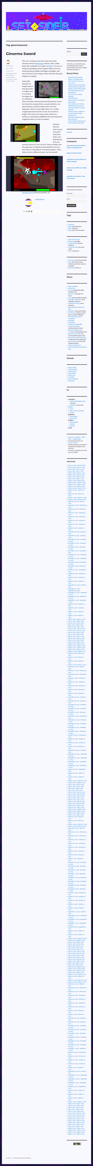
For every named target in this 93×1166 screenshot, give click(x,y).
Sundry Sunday (72, 243)
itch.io (71, 409)
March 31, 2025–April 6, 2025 (76, 651)
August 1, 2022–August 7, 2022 (77, 1101)
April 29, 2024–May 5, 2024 (76, 807)
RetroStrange (73, 416)
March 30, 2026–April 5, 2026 (77, 488)
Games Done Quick (73, 326)
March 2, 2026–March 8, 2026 (77, 499)
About (83, 437)
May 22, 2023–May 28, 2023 (76, 959)
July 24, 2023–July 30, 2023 (76, 942)
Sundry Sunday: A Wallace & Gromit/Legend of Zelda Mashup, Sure (76, 113)
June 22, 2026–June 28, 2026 (76, 465)
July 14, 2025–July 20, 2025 (76, 623)
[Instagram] (26, 211)
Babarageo (40, 63)
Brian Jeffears (72, 373)
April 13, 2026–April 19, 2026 (76, 484)
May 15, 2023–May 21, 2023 (76, 961)
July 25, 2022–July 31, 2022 (76, 1103)
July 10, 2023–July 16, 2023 (76, 946)
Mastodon (73, 405)
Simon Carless (72, 367)
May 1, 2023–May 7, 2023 (75, 965)
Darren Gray (71, 375)
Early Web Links (72, 98)
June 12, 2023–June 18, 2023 (76, 953)
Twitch (75, 379)
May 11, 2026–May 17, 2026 (76, 477)
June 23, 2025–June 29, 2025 (76, 628)
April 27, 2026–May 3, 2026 (76, 480)
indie (15, 79)
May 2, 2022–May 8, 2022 (75, 1126)
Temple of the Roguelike (75, 324)
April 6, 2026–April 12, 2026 (76, 486)
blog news (71, 268)
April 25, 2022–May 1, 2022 (76, 1128)
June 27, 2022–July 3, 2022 (76, 1111)
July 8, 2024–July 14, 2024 (75, 788)
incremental (9, 79)
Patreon (72, 412)
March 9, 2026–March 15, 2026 (77, 497)
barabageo (9, 73)
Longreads (71, 320)
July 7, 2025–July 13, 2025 (75, 625)
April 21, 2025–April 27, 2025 (76, 646)
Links (69, 439)
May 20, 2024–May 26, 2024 (76, 801)
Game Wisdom (74, 422)
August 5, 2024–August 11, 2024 (77, 780)
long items (71, 260)
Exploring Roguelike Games (78, 401)
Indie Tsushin (77, 153)
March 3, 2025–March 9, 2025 (77, 665)
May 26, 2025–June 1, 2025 (76, 636)
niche (12, 71)
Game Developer (73, 286)
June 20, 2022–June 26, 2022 (76, 1113)
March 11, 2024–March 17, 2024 (77, 824)
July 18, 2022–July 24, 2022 (76, 1105)
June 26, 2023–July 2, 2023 (76, 950)
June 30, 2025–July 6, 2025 (76, 627)
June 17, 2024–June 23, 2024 (76, 794)
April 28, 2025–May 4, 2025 (76, 644)
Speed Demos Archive (74, 334)
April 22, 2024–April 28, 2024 (76, 809)
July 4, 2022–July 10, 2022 (75, 1109)
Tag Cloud (71, 224)
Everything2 (71, 313)
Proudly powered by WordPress (22, 1158)
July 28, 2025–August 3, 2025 (76, 619)
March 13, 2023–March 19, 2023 (77, 980)
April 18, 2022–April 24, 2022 (76, 1130)
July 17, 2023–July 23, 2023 (76, 944)
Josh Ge (70, 379)
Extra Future (73, 418)
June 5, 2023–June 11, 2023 (76, 955)
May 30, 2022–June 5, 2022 (76, 1119)
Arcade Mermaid (73, 247)
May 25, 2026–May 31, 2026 (76, 473)
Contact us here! (73, 443)
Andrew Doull (72, 371)
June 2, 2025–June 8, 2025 (76, 634)
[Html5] (29, 211)
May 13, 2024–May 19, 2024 (76, 803)
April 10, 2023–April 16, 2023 (76, 970)
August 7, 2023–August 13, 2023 (77, 938)
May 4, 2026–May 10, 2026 (76, 478)
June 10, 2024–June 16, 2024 (76, 796)
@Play (70, 241)
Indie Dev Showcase (74, 239)
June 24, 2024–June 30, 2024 (76, 792)
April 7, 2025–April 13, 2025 (76, 649)
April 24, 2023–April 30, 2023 (76, 967)
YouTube (72, 424)
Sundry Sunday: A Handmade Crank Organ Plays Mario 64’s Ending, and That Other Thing (77, 87)
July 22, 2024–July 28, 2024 (76, 784)
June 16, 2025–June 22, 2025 (76, 630)
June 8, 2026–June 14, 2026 (76, 469)
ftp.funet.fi (71, 294)
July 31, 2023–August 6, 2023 (76, 940)
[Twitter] (24, 211)
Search (69, 51)
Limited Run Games (74, 303)
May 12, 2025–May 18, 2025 (76, 640)
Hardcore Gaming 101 (74, 345)
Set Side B (9, 1158)
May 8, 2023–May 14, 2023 (76, 963)
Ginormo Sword (21, 53)
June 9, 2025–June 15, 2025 (76, 632)
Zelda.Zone (71, 381)
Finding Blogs (77, 439)
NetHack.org (71, 288)
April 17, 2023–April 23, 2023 (76, 969)
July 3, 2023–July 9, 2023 (75, 948)
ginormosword (10, 77)
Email (68, 199)
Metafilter (71, 311)
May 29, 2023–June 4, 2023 (76, 957)
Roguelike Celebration (74, 299)
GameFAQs (71, 322)
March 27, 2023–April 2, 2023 (76, 974)
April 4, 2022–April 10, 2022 (76, 1134)
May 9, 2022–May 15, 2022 (76, 1124)
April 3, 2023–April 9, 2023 (76, 972)
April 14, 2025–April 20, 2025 (76, 647)
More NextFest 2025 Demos (76, 104)
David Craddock (72, 369)
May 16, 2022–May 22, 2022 (76, 1122)
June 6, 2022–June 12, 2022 (76, 1117)
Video (69, 251)
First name (69, 193)
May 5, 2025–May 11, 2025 (76, 642)
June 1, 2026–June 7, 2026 (76, 471)
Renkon (69, 153)
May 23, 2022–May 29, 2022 (76, 1120)
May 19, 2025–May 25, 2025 (76, 638)
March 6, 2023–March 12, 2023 (77, 982)
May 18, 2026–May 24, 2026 (76, 475)
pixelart (12, 81)
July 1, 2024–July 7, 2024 (75, 790)
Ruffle (50, 66)
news (69, 262)
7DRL (69, 298)
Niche (70, 230)
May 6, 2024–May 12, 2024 (76, 805)
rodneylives (9, 66)
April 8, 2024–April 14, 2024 (76, 813)
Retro (69, 228)
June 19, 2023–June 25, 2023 (76, 951)
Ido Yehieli (71, 377)
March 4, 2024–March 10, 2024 (77, 826)
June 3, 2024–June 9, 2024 (76, 798)
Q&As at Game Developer (77, 411)
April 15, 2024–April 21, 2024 (76, 811)
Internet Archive (73, 341)
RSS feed (70, 437)
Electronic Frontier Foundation (77, 337)
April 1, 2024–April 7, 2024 (76, 815)
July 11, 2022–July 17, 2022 (76, 1107)
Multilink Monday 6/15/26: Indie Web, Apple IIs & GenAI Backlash (76, 107)
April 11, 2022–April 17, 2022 (76, 1132)
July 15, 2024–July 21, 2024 (76, 786)
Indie (69, 226)
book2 (15, 73)
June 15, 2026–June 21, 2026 (76, 467)
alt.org (70, 290)
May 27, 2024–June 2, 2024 (76, 799)
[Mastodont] (31, 211)
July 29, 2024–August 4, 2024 (76, 782)
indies (8, 71)
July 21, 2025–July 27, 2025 (76, 621)
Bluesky (70, 407)
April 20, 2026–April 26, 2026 (77, 482)
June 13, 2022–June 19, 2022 (76, 1115)
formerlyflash (10, 75)
